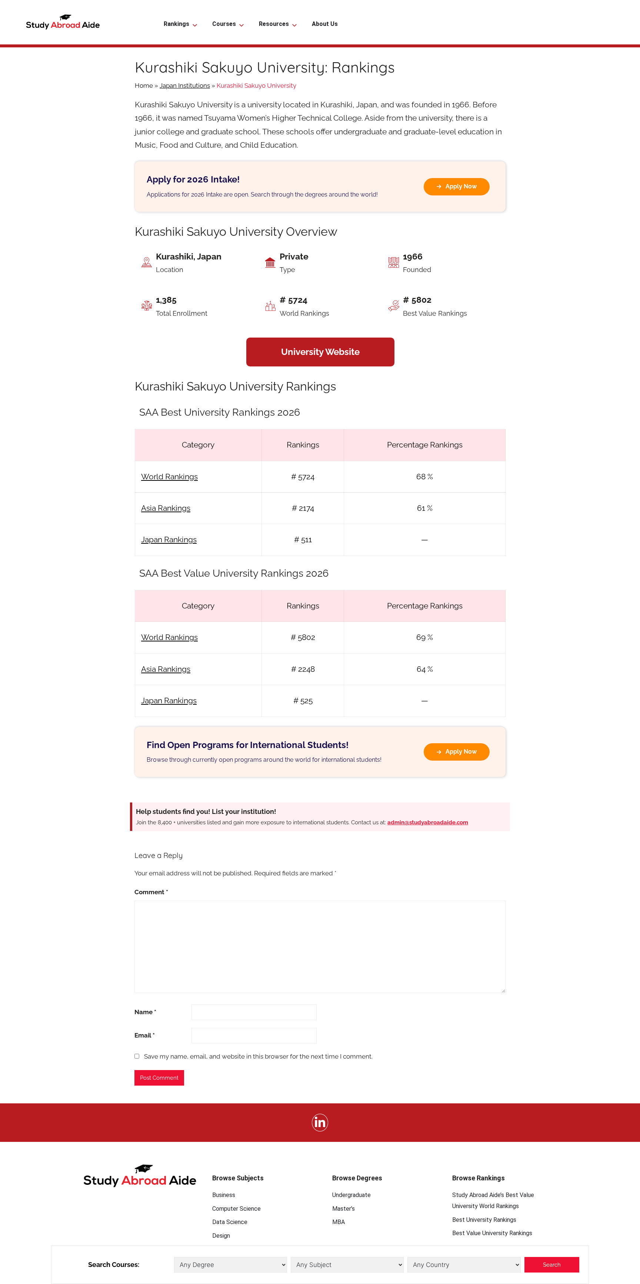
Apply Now (461, 186)
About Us (325, 23)
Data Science (229, 1222)
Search (552, 1264)
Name (145, 1012)
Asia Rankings (165, 508)
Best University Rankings (484, 1219)
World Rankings (169, 476)
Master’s (343, 1208)
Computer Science (236, 1208)
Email (144, 1035)
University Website (320, 351)
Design (221, 1235)
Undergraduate (351, 1194)
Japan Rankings (169, 539)
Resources (274, 23)
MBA (338, 1222)
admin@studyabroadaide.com (427, 822)
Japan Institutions (185, 85)
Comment (151, 892)
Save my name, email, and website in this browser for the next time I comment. (258, 1056)
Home (144, 85)
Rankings (176, 23)
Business (223, 1194)
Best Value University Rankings (492, 1233)
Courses (224, 23)
